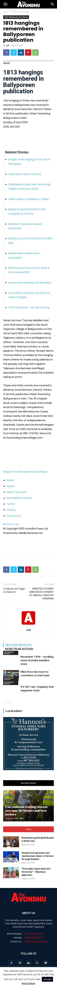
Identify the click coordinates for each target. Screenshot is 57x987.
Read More (28, 983)
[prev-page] (5, 702)
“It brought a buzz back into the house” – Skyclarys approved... (36, 871)
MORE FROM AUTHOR (19, 649)
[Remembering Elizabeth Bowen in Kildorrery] (11, 841)
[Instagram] (20, 963)
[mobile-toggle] (5, 4)
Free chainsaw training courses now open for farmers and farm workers (26, 810)
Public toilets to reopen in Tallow (28, 199)
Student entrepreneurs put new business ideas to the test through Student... (38, 856)
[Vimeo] (45, 963)
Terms (10, 504)
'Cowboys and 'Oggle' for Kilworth (14, 590)
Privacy (11, 510)
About (10, 486)
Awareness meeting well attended (29, 282)
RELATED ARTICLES (18, 645)
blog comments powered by (25, 472)
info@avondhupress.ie (36, 941)
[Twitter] (13, 52)
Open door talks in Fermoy (24, 174)
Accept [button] (47, 979)
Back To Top (11, 524)
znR (7, 45)
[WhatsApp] (35, 52)
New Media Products (19, 498)
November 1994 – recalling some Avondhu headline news (37, 660)
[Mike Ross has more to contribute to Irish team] (11, 675)
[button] (52, 4)
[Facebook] (6, 52)
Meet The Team (16, 492)
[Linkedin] (21, 52)
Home (6, 11)
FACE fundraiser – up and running (28, 307)
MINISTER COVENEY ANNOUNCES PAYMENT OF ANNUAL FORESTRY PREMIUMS (41, 593)
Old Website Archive (20, 11)
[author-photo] (28, 625)
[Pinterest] (28, 52)
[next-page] (10, 702)
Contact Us (13, 516)
